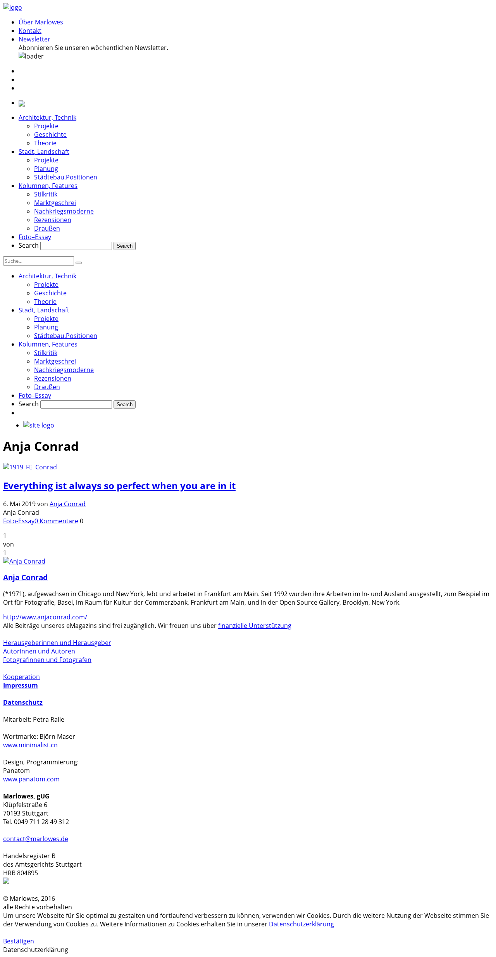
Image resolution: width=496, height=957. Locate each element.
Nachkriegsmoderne (64, 211)
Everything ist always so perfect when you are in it (119, 485)
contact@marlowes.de (35, 839)
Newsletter (34, 39)
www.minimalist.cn (30, 745)
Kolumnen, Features (48, 185)
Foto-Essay (18, 521)
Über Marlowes (41, 22)
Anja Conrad (68, 504)
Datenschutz (23, 702)
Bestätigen (18, 941)
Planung (46, 168)
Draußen (47, 228)
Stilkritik (45, 194)
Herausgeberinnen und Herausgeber (57, 642)
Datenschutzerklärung (301, 924)
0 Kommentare (56, 521)
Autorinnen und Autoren (39, 651)
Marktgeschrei (55, 202)
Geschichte (50, 134)
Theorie (45, 143)
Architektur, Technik (47, 117)
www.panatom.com (31, 779)
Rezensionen (52, 220)
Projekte (46, 126)
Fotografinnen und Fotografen (47, 659)
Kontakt (30, 30)
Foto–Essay (35, 237)
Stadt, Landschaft (44, 151)
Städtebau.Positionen (65, 177)
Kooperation (21, 676)
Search (29, 245)
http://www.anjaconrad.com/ (45, 617)
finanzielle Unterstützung (254, 625)
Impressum (20, 685)
